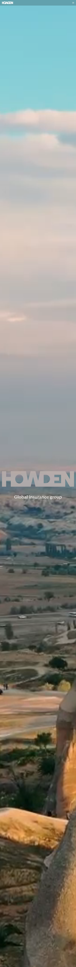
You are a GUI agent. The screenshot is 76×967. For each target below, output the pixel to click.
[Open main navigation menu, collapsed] (73, 3)
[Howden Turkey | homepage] (7, 3)
